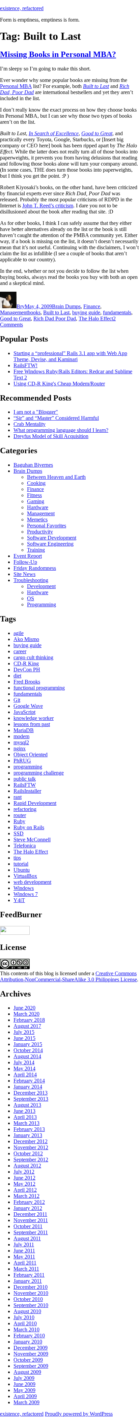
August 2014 (27, 1056)
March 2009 (26, 1402)
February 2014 (29, 1080)
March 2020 (26, 1014)
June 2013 (24, 1111)
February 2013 (29, 1129)
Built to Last (56, 312)
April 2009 (25, 1396)
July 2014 (23, 1062)
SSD (18, 833)
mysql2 (21, 742)
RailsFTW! (25, 365)
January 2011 (27, 1281)
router (19, 815)
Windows (23, 888)
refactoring (24, 809)
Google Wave (28, 706)
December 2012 (30, 1141)
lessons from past (31, 724)
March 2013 (26, 1123)
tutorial (20, 864)
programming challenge (38, 773)
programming (27, 767)
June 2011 (24, 1250)
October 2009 (28, 1360)
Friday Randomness (34, 568)
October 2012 (28, 1153)
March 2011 (26, 1269)
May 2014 (24, 1068)
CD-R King (26, 663)
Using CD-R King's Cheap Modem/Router (59, 383)
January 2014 (27, 1087)
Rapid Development (34, 803)
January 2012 (27, 1208)
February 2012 (29, 1202)
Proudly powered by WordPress (79, 1414)
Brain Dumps (66, 306)
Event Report (27, 556)
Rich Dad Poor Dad (54, 318)
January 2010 (27, 1341)
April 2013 (25, 1117)
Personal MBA (16, 86)
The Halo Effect (96, 318)
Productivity (40, 531)
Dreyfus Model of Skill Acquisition (50, 436)
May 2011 (24, 1257)
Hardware (37, 507)
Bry (21, 306)
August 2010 (27, 1311)
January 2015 (27, 1044)
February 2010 (29, 1335)
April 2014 (25, 1074)
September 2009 (30, 1366)
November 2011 (30, 1220)
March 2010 (26, 1329)
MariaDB (23, 730)
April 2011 (24, 1263)
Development (41, 586)
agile (18, 633)
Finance (91, 306)
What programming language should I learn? (60, 430)
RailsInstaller (27, 791)
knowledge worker (33, 718)
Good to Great (15, 318)
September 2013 (30, 1099)
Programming (41, 604)
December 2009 (30, 1348)
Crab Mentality (29, 424)
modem (21, 736)
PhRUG (22, 760)
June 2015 (24, 1038)
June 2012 (24, 1178)
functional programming (39, 688)
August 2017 (27, 1026)
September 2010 (30, 1305)
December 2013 (30, 1093)
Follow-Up (25, 562)
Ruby (19, 821)
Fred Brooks (26, 682)
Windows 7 (25, 894)
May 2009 (24, 1390)
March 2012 (26, 1196)
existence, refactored (22, 8)
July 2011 (23, 1244)
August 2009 (27, 1372)
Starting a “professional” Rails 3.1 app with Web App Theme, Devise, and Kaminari (70, 356)
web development (32, 882)
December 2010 (30, 1287)
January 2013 (27, 1135)
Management (14, 312)
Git (16, 700)
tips (17, 858)
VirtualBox (25, 876)
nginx (19, 748)
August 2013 (27, 1105)
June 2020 (24, 1008)
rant (17, 797)
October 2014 (28, 1050)
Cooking (36, 483)
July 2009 (23, 1378)
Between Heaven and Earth (56, 477)
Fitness (34, 495)
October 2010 (28, 1299)
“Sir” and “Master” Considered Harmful (56, 418)
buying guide (86, 312)
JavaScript (24, 712)
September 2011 (30, 1232)
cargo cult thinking (33, 657)
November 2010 (30, 1293)
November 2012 (30, 1147)
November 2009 (30, 1354)
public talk (24, 779)
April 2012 (25, 1190)
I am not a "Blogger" (35, 412)
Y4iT (19, 900)
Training (36, 550)
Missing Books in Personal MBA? (58, 54)
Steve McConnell (32, 839)
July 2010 (23, 1317)
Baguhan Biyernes (33, 465)
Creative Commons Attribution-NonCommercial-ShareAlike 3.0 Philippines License (68, 976)
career (19, 651)
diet (17, 675)
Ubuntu (21, 870)
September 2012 (30, 1159)
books (34, 312)
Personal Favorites (46, 525)
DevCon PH (26, 669)
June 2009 (24, 1384)
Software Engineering (50, 544)
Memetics (37, 519)
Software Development (51, 538)
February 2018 (29, 1020)
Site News (24, 574)
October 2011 (28, 1226)
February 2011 (29, 1275)
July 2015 (23, 1032)
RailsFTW (24, 785)
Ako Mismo (26, 639)
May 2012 (24, 1184)
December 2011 (30, 1214)
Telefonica (24, 845)
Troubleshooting (30, 580)
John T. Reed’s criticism (47, 205)
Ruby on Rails (28, 827)
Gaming (35, 501)
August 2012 (27, 1165)
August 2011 (27, 1238)
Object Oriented (30, 754)
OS (30, 598)
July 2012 (23, 1172)
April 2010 (25, 1323)
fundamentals (117, 312)
